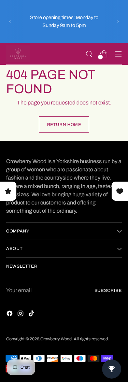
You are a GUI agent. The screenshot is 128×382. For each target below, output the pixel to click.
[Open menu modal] (118, 54)
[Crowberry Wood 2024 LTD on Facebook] (10, 314)
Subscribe (108, 290)
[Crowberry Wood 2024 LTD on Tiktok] (32, 314)
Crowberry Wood (56, 339)
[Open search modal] (89, 54)
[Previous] (10, 21)
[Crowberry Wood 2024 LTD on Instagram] (21, 314)
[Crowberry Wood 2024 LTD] (18, 53)
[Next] (117, 21)
